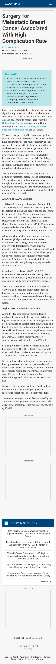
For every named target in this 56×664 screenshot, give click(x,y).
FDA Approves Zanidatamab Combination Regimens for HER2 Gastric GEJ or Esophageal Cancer (28, 534)
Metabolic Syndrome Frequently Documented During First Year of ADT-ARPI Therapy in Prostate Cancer (28, 545)
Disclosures (36, 657)
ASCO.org (40, 659)
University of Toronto (13, 123)
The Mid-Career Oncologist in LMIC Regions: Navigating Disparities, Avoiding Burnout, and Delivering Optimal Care (28, 556)
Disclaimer (29, 659)
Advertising (24, 657)
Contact (47, 657)
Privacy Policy (17, 659)
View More (44, 581)
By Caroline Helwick (10, 47)
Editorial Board (11, 657)
